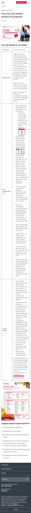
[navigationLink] (3, 2)
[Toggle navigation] (29, 2)
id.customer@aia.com (19, 373)
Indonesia (5, 479)
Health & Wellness (6, 469)
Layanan (3, 473)
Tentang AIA (4, 465)
